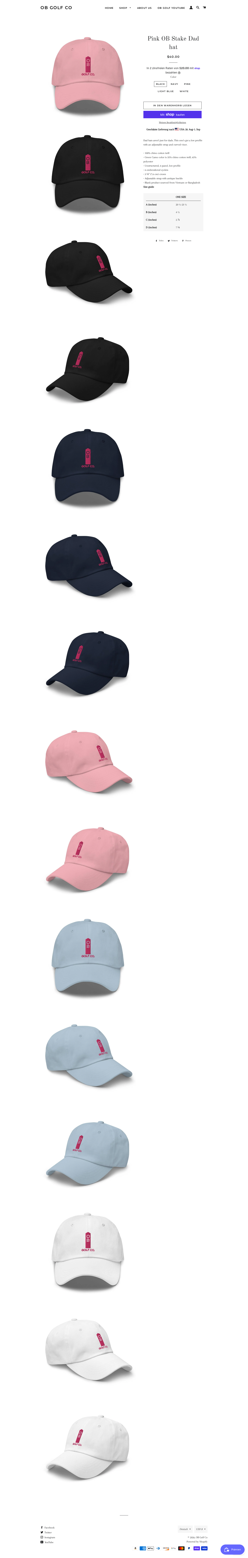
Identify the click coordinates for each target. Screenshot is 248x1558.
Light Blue (166, 91)
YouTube (48, 1542)
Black (160, 84)
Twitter (48, 1532)
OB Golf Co (56, 7)
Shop (123, 7)
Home (109, 7)
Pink (187, 84)
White (184, 91)
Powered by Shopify (197, 1541)
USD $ (199, 1529)
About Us (144, 7)
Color (173, 76)
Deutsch (184, 1529)
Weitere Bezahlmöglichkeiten (172, 122)
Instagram (49, 1537)
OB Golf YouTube (171, 7)
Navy (174, 84)
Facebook (49, 1527)
